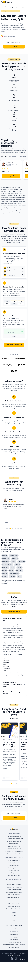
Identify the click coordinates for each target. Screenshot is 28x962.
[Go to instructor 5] (14, 183)
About (14, 923)
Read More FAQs (13, 611)
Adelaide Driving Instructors (14, 882)
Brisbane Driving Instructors (14, 884)
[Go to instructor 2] (6, 183)
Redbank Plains (14, 573)
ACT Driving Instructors (14, 860)
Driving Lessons (14, 934)
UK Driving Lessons (14, 947)
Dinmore (17, 564)
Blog (14, 918)
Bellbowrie (15, 558)
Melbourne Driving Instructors (14, 892)
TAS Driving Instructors (14, 870)
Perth (5, 664)
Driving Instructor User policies (14, 909)
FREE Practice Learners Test (14, 836)
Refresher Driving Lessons (14, 942)
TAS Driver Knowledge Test (14, 849)
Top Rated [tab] (4, 156)
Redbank (4, 573)
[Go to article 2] (14, 783)
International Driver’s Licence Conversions (14, 944)
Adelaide (6, 666)
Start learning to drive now (14, 345)
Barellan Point (14, 555)
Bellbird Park (5, 558)
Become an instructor (14, 906)
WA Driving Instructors (14, 875)
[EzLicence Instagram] (16, 958)
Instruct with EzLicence (14, 904)
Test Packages (14, 937)
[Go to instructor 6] (16, 183)
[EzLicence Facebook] (11, 958)
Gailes (12, 567)
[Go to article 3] (16, 783)
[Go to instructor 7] (19, 183)
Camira (13, 561)
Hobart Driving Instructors (14, 889)
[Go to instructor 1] (4, 183)
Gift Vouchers (14, 939)
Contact (14, 920)
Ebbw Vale (5, 567)
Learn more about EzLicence (14, 925)
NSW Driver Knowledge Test (14, 841)
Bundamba (5, 561)
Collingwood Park (7, 564)
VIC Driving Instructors (14, 873)
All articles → (14, 718)
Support (14, 915)
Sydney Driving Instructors (14, 897)
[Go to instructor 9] (24, 183)
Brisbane (6, 662)
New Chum (19, 570)
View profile (10, 176)
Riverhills (4, 576)
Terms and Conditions (14, 955)
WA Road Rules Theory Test (14, 854)
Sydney (6, 659)
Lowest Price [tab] (22, 156)
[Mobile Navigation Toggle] (25, 2)
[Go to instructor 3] (9, 183)
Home (3, 7)
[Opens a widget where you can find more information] (22, 959)
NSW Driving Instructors (14, 863)
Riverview (12, 576)
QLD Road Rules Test (14, 844)
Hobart (6, 670)
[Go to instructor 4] (11, 183)
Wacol (19, 576)
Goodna (19, 567)
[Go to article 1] (11, 783)
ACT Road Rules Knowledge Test (14, 838)
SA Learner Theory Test (14, 846)
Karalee (4, 570)
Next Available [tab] (13, 156)
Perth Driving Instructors (14, 894)
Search (15, 46)
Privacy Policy (22, 953)
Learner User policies (14, 928)
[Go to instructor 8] (21, 183)
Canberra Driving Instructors (14, 887)
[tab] (6, 528)
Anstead (4, 555)
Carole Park (21, 561)
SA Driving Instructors (14, 868)
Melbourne (7, 661)
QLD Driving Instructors (14, 865)
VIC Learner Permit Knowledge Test (14, 851)
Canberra (7, 668)
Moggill (11, 570)
